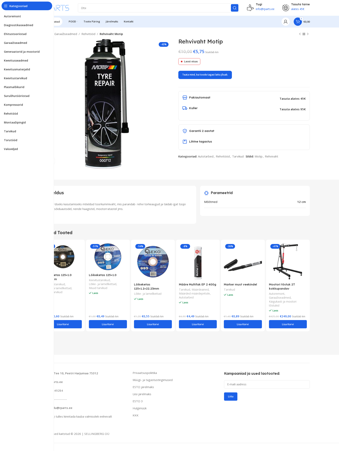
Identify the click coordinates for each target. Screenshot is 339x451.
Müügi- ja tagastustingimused (153, 380)
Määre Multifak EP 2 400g (197, 284)
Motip (258, 156)
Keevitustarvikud (54, 284)
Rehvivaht (271, 156)
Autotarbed (205, 156)
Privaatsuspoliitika (145, 373)
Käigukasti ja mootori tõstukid (282, 303)
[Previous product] (300, 34)
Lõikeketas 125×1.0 (103, 275)
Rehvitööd (88, 34)
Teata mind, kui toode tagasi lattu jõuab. (205, 74)
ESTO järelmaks (143, 387)
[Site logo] (55, 7)
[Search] (234, 8)
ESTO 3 (138, 401)
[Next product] (308, 34)
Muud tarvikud (98, 288)
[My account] (286, 22)
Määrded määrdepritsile (194, 293)
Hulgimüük (140, 408)
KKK (136, 415)
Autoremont (276, 293)
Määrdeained (200, 289)
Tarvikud (238, 156)
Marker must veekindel (240, 284)
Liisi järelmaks (142, 394)
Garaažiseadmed (65, 34)
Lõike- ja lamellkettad (57, 288)
